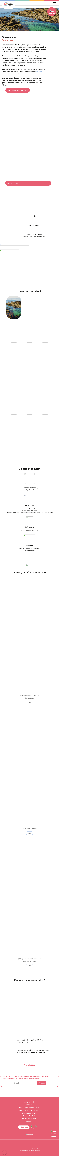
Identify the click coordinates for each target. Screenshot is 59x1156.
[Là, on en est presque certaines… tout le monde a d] (40, 156)
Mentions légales (29, 1102)
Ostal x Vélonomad (29, 828)
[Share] (4, 1152)
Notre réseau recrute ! (29, 1113)
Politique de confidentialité (29, 1107)
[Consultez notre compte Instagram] (37, 1127)
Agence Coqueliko (35, 1150)
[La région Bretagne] (54, 1133)
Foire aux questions (29, 1118)
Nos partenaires (29, 1116)
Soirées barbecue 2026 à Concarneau (29, 697)
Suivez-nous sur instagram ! (17, 90)
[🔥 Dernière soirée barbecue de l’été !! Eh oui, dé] (40, 116)
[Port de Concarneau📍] (16, 138)
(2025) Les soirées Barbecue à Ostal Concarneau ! (29, 960)
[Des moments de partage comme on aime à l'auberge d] (16, 106)
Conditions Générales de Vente (29, 1110)
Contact (29, 1121)
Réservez (24, 1127)
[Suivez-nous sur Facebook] (32, 1127)
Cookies (29, 1105)
